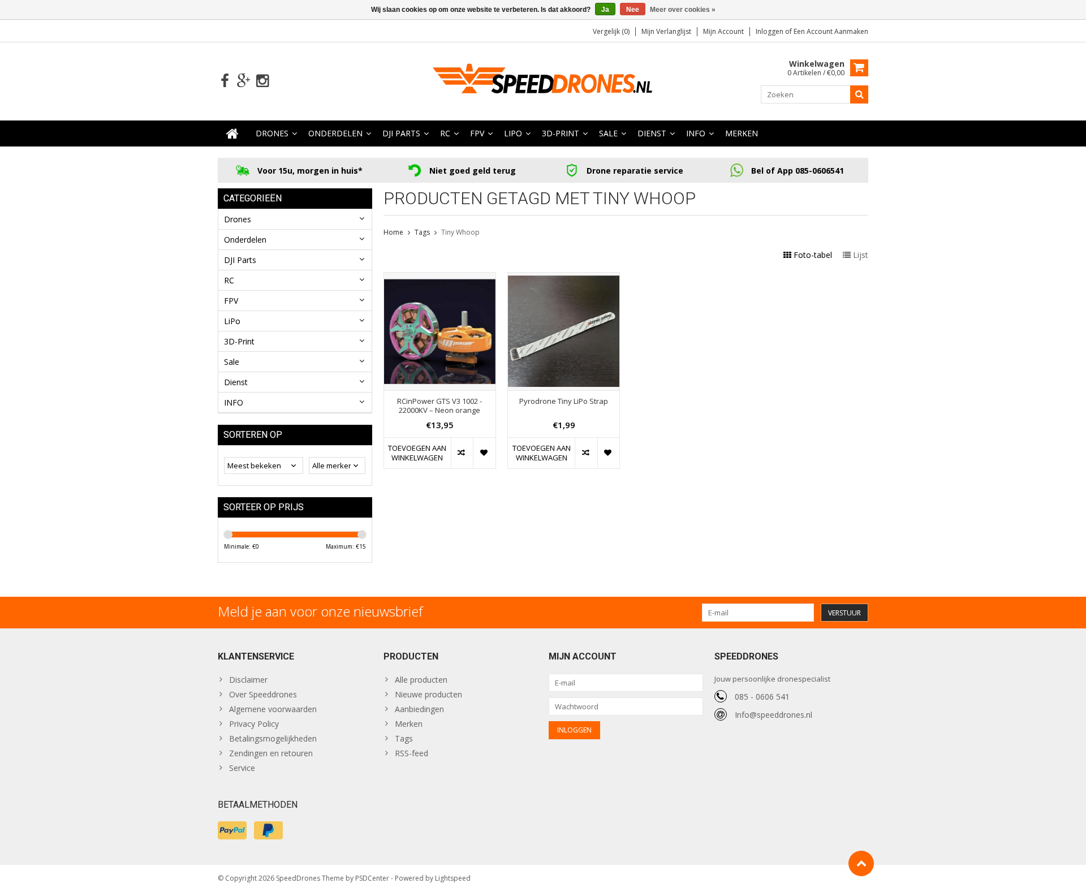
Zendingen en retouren (271, 753)
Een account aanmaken (831, 31)
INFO (695, 133)
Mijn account (723, 31)
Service (242, 767)
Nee (632, 10)
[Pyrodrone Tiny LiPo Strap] (563, 278)
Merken (741, 133)
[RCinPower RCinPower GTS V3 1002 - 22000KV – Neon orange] (439, 278)
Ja (605, 10)
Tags (422, 232)
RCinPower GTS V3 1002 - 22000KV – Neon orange (439, 406)
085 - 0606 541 (762, 696)
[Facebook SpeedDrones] (225, 81)
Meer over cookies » (683, 10)
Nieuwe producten (428, 694)
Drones (272, 133)
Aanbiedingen (419, 709)
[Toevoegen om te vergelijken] (462, 453)
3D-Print (560, 133)
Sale (608, 133)
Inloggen (770, 31)
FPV (477, 133)
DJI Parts (401, 133)
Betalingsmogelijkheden (273, 738)
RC (445, 133)
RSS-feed (411, 753)
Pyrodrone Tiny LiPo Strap (563, 401)
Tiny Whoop (460, 232)
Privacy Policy (254, 723)
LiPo (513, 133)
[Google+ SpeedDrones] (243, 81)
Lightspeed (453, 878)
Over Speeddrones (263, 694)
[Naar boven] (861, 863)
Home (393, 232)
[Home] (232, 133)
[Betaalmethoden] (232, 830)
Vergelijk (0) (611, 31)
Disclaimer (248, 679)
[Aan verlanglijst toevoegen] (484, 453)
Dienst (651, 133)
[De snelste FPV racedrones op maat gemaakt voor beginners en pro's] (543, 80)
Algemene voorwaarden (273, 709)
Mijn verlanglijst (666, 31)
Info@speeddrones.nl (773, 714)
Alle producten (421, 679)
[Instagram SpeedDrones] (262, 81)
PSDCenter (372, 878)
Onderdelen (335, 133)
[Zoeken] (859, 94)
